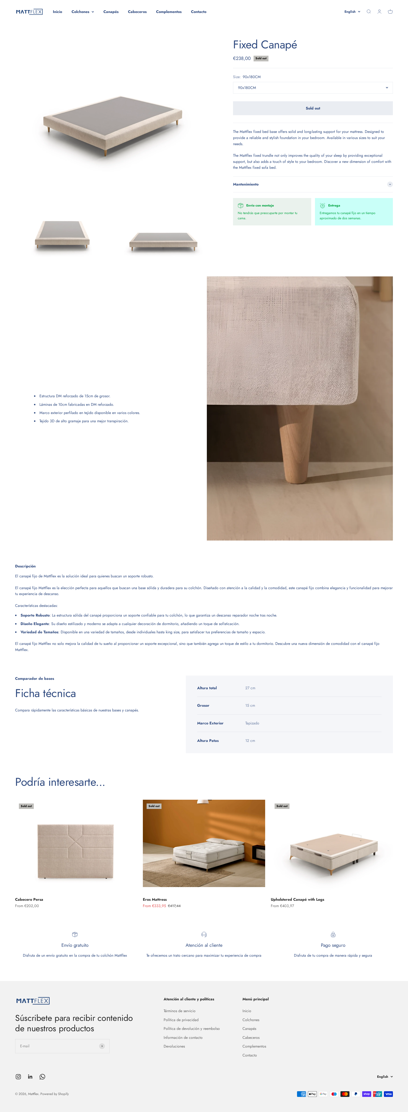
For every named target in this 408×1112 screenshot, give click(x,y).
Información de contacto (183, 1037)
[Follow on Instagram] (18, 1077)
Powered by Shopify (54, 1093)
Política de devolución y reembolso (192, 1028)
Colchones (80, 11)
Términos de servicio (180, 1011)
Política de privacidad (181, 1020)
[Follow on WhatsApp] (42, 1077)
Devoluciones (174, 1046)
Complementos (169, 11)
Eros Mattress (155, 899)
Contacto (198, 11)
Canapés (111, 11)
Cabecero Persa (29, 899)
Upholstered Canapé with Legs (297, 899)
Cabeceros (137, 11)
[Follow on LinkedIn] (30, 1077)
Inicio (57, 11)
